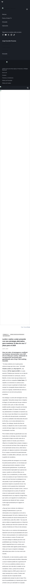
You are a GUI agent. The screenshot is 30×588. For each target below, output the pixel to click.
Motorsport (6, 335)
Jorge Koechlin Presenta (17, 334)
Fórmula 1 (5, 334)
